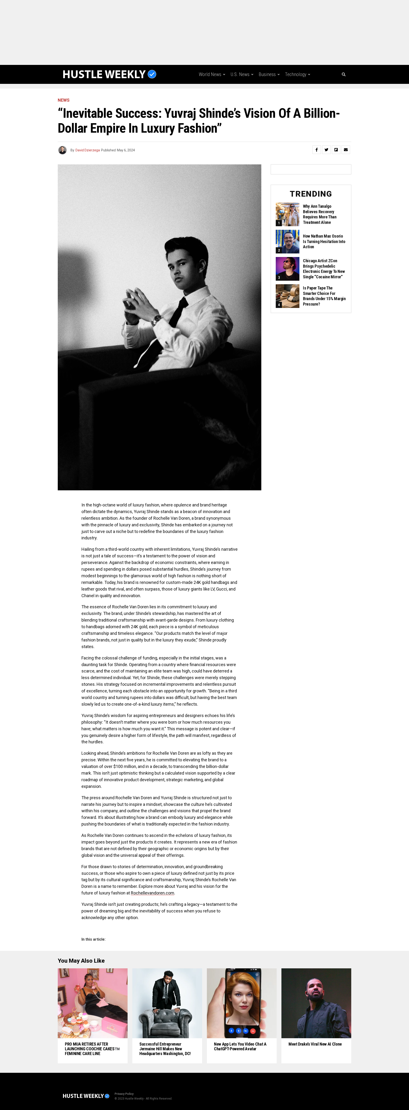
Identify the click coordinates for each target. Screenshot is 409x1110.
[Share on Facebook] (316, 149)
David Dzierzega (88, 150)
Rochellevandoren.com (152, 892)
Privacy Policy (124, 1094)
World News (210, 74)
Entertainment (242, 94)
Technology (295, 74)
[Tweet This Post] (326, 149)
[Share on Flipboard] (336, 149)
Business (267, 74)
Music (270, 94)
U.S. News (240, 74)
